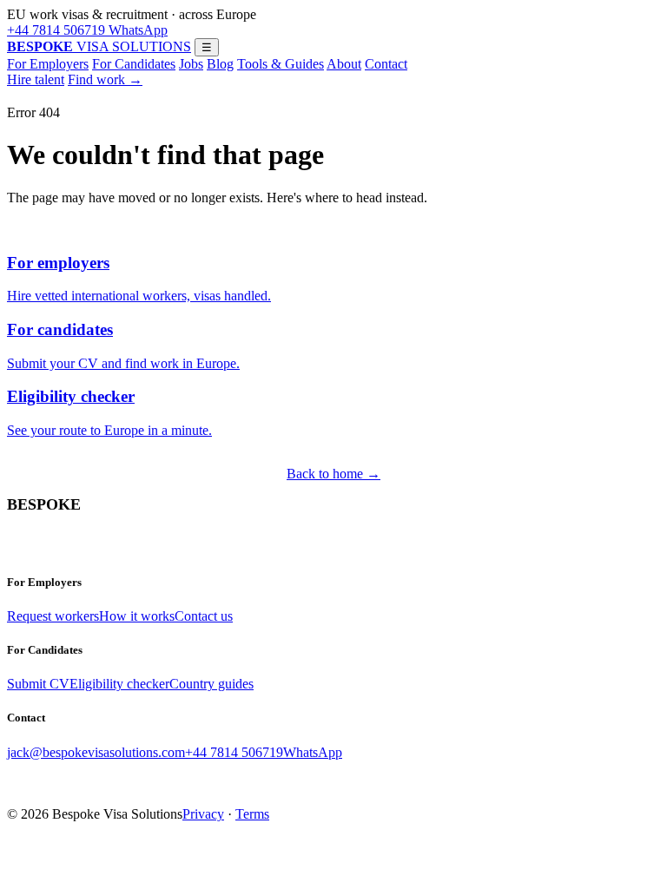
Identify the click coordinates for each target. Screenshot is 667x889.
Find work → (105, 79)
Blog (220, 63)
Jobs (191, 63)
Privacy (203, 814)
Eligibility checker (119, 683)
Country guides (211, 683)
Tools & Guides (280, 63)
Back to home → (333, 473)
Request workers (53, 616)
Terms (252, 814)
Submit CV (38, 683)
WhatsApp (136, 30)
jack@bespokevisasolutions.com (96, 752)
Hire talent (35, 79)
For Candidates (133, 63)
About (344, 63)
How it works (137, 616)
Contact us (204, 616)
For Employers (48, 63)
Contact (386, 63)
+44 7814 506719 (56, 30)
